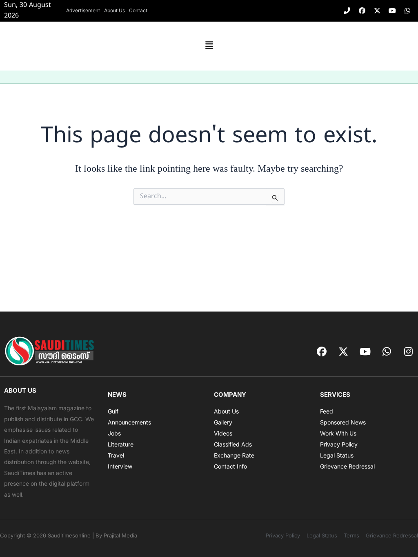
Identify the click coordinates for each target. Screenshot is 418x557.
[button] (209, 46)
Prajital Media (120, 535)
